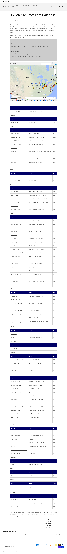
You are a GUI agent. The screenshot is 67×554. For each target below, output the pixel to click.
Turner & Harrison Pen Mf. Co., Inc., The (19, 450)
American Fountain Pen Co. (16, 220)
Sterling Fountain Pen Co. (16, 274)
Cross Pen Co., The (14, 242)
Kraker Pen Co (14, 334)
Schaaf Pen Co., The (15, 413)
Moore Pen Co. (14, 260)
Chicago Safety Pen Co (15, 137)
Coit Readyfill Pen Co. (15, 140)
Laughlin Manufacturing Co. (16, 303)
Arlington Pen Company (16, 487)
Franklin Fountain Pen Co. (16, 435)
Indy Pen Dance (8, 551)
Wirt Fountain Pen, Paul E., (16, 453)
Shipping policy (35, 551)
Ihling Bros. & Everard (15, 299)
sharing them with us (19, 516)
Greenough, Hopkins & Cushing (17, 252)
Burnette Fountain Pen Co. (16, 432)
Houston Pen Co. (14, 195)
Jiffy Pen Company (14, 206)
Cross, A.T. (13, 464)
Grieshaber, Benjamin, (15, 296)
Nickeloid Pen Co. (14, 122)
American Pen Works (15, 133)
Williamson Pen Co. (15, 506)
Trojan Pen (13, 337)
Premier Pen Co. (14, 446)
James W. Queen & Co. (15, 442)
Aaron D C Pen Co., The (15, 381)
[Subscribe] (25, 534)
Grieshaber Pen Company (16, 155)
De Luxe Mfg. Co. (14, 151)
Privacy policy (21, 551)
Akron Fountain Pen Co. (16, 385)
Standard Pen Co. (14, 417)
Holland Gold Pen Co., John (16, 403)
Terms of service (28, 551)
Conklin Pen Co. (14, 399)
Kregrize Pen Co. (14, 439)
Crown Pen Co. (14, 148)
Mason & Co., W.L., (14, 348)
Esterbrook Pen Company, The (17, 359)
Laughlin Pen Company (15, 180)
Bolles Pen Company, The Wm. (17, 395)
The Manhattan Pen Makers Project (18, 25)
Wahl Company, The (15, 165)
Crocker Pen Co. (14, 235)
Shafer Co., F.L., (14, 162)
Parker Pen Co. (14, 503)
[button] (56, 6)
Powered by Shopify (14, 551)
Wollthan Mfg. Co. (14, 370)
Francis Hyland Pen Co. (15, 158)
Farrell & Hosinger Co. (15, 363)
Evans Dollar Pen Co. (15, 191)
